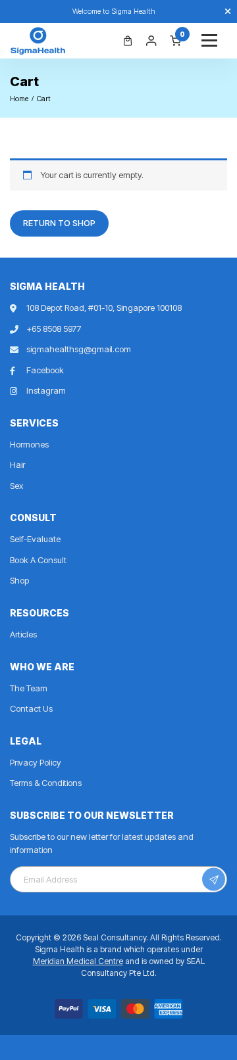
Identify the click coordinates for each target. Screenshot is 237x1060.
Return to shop (59, 223)
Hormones (29, 444)
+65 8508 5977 (54, 328)
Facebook (45, 370)
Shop (19, 580)
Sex (16, 485)
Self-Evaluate (35, 539)
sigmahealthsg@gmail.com (78, 349)
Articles (23, 634)
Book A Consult (38, 560)
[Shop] (127, 40)
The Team (28, 688)
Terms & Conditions (46, 782)
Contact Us (31, 708)
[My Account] (151, 40)
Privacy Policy (35, 762)
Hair (17, 464)
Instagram (46, 390)
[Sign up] (213, 879)
